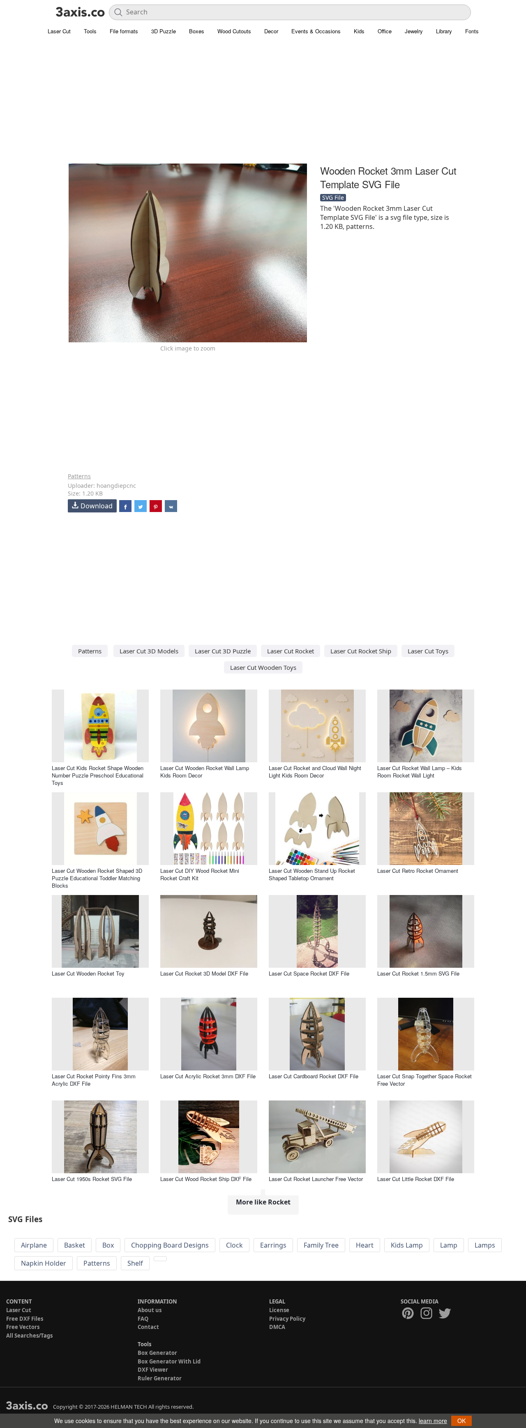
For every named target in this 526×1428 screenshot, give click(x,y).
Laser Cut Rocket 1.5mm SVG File (418, 973)
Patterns (79, 476)
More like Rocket (263, 1202)
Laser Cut (59, 31)
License (279, 1310)
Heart (365, 1245)
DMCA (277, 1327)
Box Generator (157, 1352)
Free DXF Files (24, 1318)
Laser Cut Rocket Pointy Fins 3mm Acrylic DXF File (94, 1079)
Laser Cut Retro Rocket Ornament (417, 870)
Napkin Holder (43, 1263)
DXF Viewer (153, 1369)
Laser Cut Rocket (290, 651)
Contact (148, 1327)
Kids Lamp (407, 1245)
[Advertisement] (263, 104)
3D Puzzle (163, 31)
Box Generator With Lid (169, 1361)
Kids (359, 31)
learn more (433, 1420)
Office (385, 31)
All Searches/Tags (29, 1335)
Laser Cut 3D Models (149, 651)
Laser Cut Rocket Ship (360, 651)
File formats (124, 31)
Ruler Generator (160, 1378)
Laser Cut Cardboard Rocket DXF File (313, 1076)
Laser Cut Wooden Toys (263, 667)
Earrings (273, 1245)
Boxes (196, 31)
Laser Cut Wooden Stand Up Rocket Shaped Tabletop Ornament (312, 874)
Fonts (472, 31)
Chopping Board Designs (170, 1245)
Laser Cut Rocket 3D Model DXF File (204, 973)
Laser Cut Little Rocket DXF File (415, 1179)
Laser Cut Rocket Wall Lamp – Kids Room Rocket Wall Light (419, 771)
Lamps (485, 1245)
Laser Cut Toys (428, 651)
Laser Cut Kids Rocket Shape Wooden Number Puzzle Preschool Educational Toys (97, 775)
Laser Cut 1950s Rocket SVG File (92, 1179)
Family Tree (321, 1245)
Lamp (448, 1245)
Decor (271, 31)
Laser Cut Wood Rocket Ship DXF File (205, 1179)
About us (149, 1310)
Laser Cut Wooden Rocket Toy (88, 973)
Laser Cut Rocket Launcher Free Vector (316, 1179)
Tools (90, 31)
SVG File (333, 197)
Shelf (135, 1263)
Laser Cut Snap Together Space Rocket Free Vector (424, 1079)
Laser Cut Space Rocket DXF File (309, 973)
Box (108, 1245)
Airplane (34, 1245)
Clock (234, 1245)
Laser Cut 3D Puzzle (223, 651)
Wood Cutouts (234, 31)
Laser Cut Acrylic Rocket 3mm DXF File (208, 1076)
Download (97, 505)
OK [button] (461, 1420)
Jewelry (414, 31)
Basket (74, 1245)
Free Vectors (22, 1327)
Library (444, 31)
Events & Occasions (316, 31)
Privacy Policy (287, 1318)
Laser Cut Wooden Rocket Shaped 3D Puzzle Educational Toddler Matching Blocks (97, 878)
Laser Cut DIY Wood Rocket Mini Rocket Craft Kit (199, 874)
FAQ (143, 1318)
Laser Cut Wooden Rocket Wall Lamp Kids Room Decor (204, 771)
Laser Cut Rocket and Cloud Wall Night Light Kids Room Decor (315, 771)
